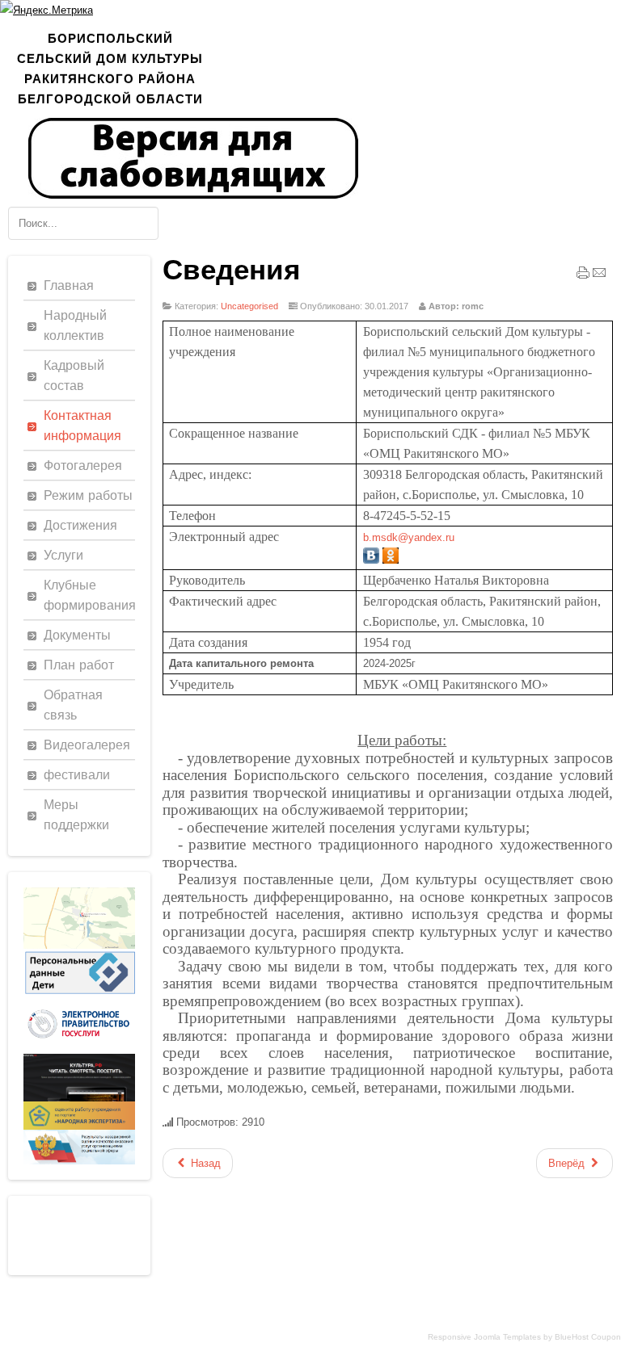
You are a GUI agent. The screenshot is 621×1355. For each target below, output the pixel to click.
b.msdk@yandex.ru (408, 537)
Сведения (231, 269)
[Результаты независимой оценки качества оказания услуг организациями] (79, 1161)
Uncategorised (249, 306)
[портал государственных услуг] (79, 1050)
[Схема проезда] (79, 945)
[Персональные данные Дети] (79, 994)
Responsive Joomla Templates (484, 1336)
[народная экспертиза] (79, 1126)
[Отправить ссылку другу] (599, 276)
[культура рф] (79, 1098)
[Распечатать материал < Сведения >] (583, 276)
